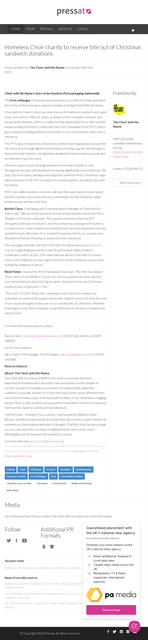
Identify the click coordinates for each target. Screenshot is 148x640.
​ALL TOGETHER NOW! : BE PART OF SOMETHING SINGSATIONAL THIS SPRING (48, 605)
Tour (30, 29)
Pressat (49, 633)
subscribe (78, 451)
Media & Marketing (81, 483)
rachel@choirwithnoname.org (42, 336)
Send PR (65, 29)
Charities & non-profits (19, 483)
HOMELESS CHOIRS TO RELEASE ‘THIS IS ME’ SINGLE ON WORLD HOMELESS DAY (45, 585)
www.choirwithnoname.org (46, 441)
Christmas (41, 483)
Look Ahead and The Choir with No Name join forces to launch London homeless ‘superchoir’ (45, 595)
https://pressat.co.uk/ (19, 456)
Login (82, 29)
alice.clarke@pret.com (75, 354)
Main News (12, 490)
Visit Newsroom (130, 182)
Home (15, 29)
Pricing (46, 29)
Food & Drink (59, 483)
